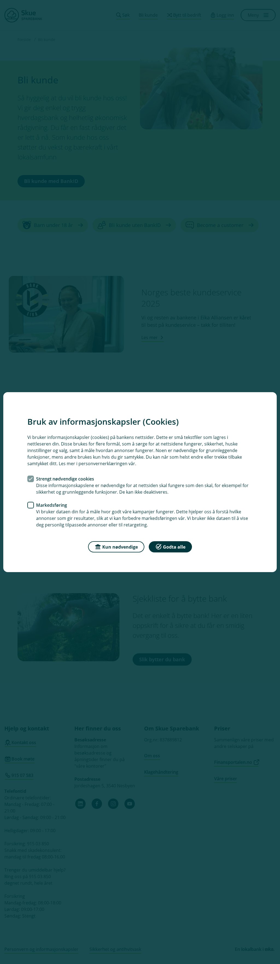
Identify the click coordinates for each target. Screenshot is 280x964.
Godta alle (174, 547)
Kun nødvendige (120, 547)
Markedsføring (51, 505)
